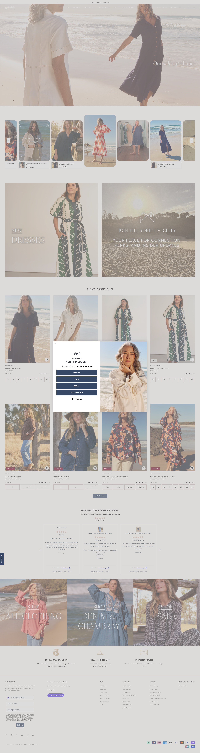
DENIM (76, 386)
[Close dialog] (55, 343)
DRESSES (76, 372)
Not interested (76, 399)
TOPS (77, 379)
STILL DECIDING (77, 392)
